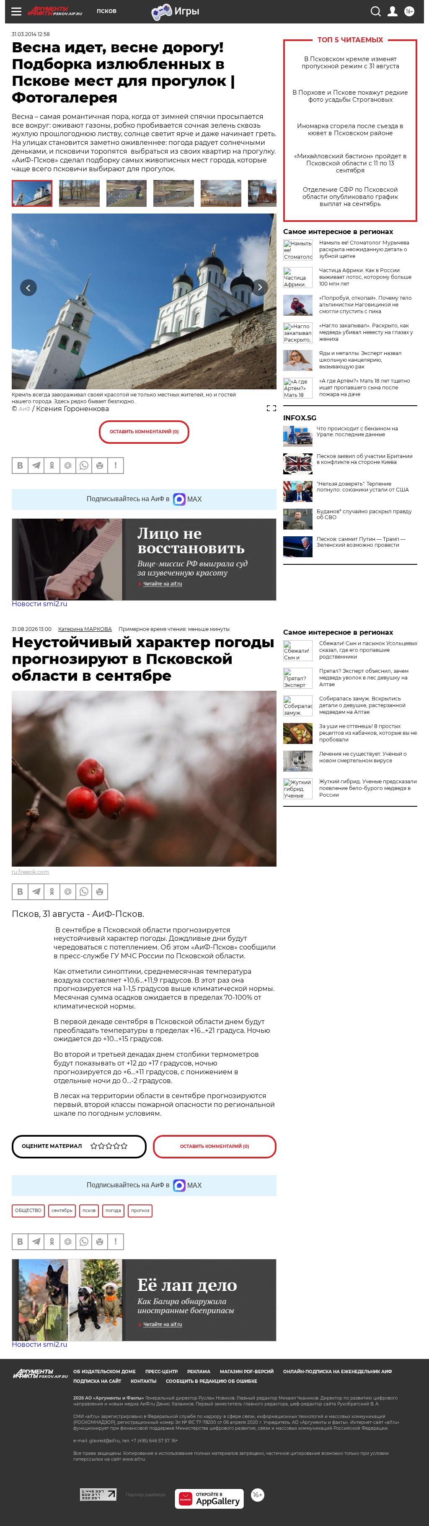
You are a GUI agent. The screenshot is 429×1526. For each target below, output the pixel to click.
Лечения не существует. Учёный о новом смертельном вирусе (363, 757)
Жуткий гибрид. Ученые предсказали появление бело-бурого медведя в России (368, 788)
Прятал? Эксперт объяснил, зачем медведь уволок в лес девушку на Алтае (363, 677)
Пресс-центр (161, 1371)
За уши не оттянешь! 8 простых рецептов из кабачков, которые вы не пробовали (368, 733)
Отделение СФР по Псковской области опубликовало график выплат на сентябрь (350, 197)
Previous (28, 287)
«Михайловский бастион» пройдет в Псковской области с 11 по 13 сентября (350, 163)
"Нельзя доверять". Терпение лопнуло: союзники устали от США (363, 487)
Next (260, 287)
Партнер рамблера (145, 1494)
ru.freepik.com (30, 872)
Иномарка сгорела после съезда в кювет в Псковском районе (350, 130)
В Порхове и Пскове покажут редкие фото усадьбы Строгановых (350, 96)
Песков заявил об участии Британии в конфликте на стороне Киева (365, 459)
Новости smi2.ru (39, 604)
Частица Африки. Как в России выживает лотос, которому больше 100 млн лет (365, 277)
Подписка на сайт (97, 1381)
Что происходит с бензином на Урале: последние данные (357, 431)
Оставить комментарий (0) (144, 432)
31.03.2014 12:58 (31, 34)
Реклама (198, 1371)
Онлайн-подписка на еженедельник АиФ (337, 1371)
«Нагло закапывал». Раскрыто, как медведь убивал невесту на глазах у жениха (366, 332)
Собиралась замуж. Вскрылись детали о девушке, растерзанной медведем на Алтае (362, 705)
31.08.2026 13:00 (32, 629)
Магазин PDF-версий (247, 1371)
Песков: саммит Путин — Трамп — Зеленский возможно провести (361, 542)
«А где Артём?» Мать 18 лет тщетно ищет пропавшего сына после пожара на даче (364, 387)
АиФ (25, 409)
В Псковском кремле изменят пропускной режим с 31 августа (350, 63)
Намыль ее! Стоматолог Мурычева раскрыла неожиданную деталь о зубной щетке (364, 249)
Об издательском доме (104, 1371)
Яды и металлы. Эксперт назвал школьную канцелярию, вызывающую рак (360, 360)
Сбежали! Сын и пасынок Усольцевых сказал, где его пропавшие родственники (368, 650)
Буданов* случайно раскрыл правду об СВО (364, 514)
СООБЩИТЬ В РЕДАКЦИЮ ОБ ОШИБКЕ (211, 1381)
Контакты (143, 1381)
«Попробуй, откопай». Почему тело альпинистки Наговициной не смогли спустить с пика (365, 304)
